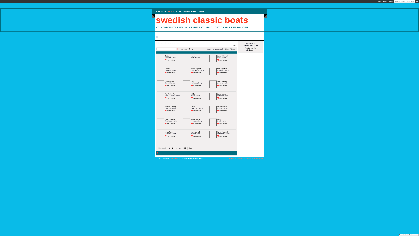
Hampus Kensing (170, 107)
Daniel (193, 107)
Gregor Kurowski (222, 132)
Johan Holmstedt (222, 56)
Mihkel (193, 94)
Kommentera (171, 60)
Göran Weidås (169, 81)
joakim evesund (222, 81)
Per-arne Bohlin (222, 107)
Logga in (390, 1)
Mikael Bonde (195, 119)
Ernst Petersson (170, 119)
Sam (192, 81)
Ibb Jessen (168, 56)
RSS (158, 153)
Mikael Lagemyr (196, 68)
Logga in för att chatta (405, 234)
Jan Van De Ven (170, 94)
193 (185, 148)
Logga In (252, 50)
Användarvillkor (258, 158)
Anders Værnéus (174, 158)
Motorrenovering (196, 132)
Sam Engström (222, 68)
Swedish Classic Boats (202, 20)
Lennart (167, 68)
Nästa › (235, 46)
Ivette (193, 56)
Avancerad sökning (187, 49)
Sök (417, 1)
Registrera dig (382, 1)
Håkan (219, 119)
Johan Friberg (221, 94)
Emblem (231, 158)
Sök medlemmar (178, 49)
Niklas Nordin (169, 132)
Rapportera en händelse (243, 158)
